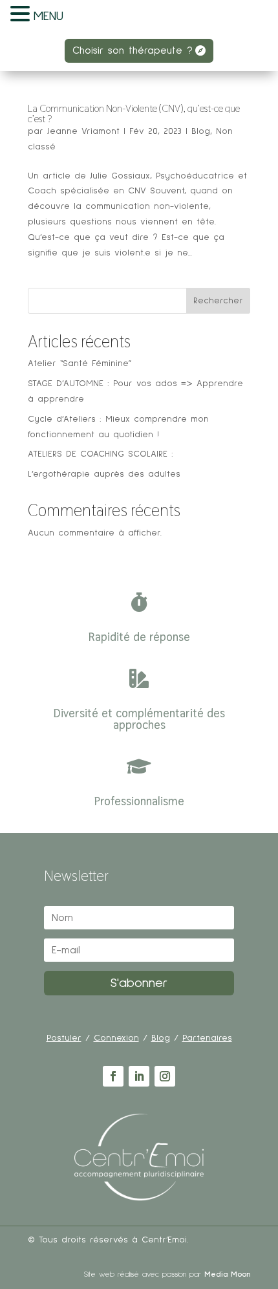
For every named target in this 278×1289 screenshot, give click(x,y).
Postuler (64, 1038)
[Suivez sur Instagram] (165, 1076)
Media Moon (227, 1275)
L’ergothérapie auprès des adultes (104, 474)
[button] (22, 15)
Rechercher (218, 300)
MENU (48, 16)
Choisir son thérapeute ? (132, 50)
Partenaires (207, 1038)
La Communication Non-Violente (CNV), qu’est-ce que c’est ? (134, 113)
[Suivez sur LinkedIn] (139, 1076)
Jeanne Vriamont (83, 131)
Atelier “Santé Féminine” (79, 363)
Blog (200, 131)
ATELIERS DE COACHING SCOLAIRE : (100, 454)
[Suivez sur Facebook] (113, 1076)
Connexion (116, 1038)
